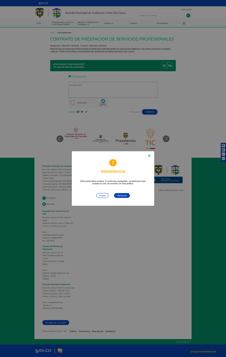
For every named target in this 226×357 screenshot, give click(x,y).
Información (122, 195)
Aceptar (102, 195)
